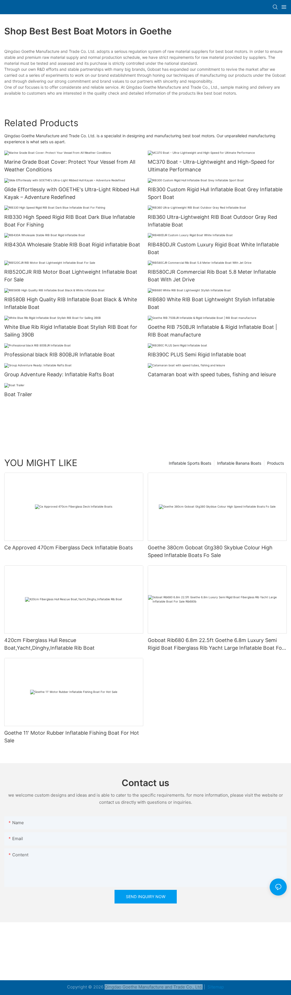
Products (275, 463)
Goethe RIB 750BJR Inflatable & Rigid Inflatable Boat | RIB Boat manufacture (212, 331)
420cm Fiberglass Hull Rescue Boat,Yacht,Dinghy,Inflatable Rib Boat (49, 644)
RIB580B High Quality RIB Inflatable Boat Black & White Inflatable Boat (70, 303)
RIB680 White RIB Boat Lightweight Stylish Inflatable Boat (211, 303)
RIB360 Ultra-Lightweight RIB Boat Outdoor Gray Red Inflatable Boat (212, 221)
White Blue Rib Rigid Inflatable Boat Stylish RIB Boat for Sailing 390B (70, 331)
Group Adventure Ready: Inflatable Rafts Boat (59, 374)
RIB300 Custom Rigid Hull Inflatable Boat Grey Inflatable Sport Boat (215, 193)
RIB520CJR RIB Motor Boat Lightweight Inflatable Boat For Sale (70, 275)
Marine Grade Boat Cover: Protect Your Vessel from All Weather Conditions (69, 166)
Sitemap (215, 987)
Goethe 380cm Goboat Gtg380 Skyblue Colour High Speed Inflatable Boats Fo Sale (210, 551)
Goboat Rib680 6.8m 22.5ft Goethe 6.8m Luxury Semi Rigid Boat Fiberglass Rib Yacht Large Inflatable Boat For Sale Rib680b (216, 644)
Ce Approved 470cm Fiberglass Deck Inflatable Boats (68, 548)
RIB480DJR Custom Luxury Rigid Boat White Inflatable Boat (213, 248)
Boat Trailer (18, 394)
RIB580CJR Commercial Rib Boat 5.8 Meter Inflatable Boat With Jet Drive (212, 275)
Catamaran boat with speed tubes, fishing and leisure (212, 374)
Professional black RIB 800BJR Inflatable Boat (59, 355)
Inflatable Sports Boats (190, 463)
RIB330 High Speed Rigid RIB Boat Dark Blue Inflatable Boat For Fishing (69, 221)
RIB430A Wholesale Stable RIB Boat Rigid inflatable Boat (72, 245)
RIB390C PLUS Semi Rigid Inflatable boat (197, 355)
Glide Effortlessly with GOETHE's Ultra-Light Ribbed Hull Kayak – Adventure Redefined (71, 193)
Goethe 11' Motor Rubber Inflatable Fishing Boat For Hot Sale (71, 736)
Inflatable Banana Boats (239, 463)
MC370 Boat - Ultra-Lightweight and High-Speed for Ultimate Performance (211, 166)
